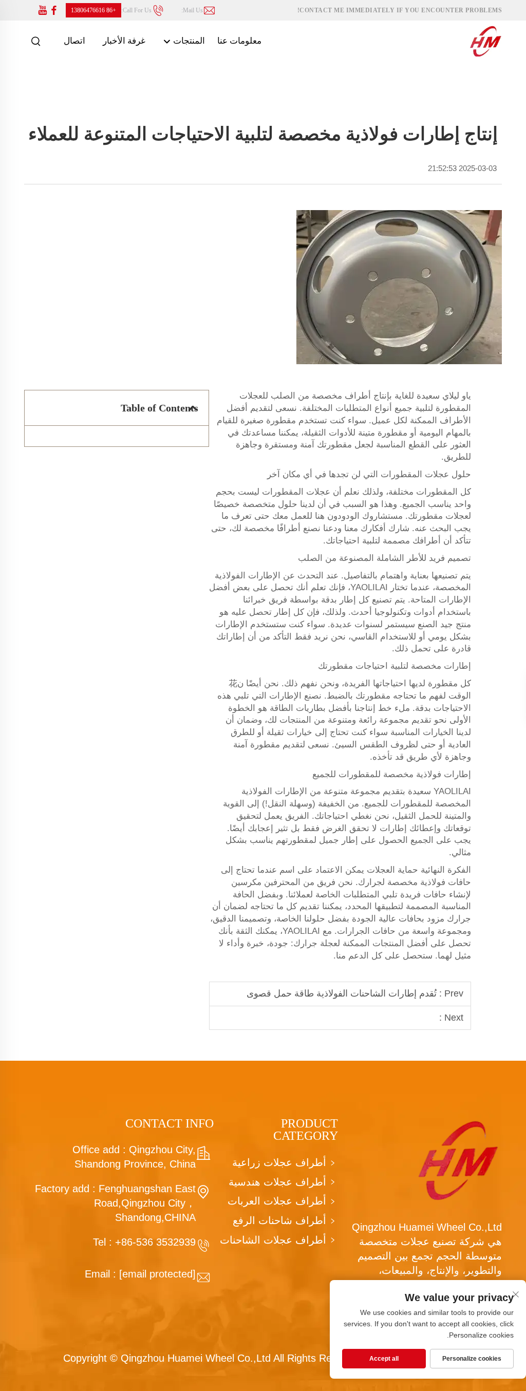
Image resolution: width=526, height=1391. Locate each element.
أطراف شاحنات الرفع (279, 1220)
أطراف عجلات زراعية (279, 1162)
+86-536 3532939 (155, 1242)
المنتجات (188, 41)
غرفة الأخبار (124, 41)
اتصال (74, 41)
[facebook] (54, 10)
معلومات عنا (239, 41)
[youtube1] (42, 10)
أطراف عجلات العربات (277, 1201)
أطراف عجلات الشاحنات (273, 1240)
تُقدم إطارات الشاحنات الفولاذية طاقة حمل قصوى (342, 993)
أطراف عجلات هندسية (277, 1182)
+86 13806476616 (93, 10)
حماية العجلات (391, 870)
